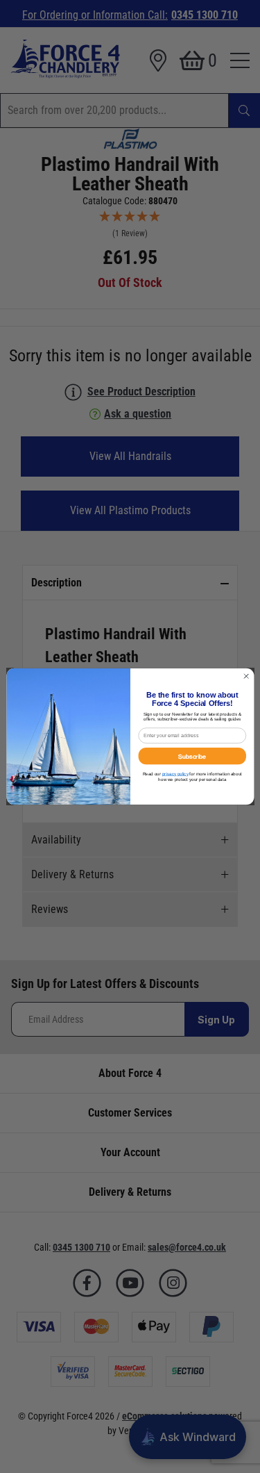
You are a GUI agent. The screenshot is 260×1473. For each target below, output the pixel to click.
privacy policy (175, 773)
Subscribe (192, 756)
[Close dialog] (246, 676)
